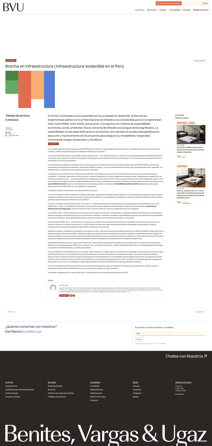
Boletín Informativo (98, 397)
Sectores (51, 389)
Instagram (137, 393)
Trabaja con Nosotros (57, 397)
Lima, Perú (178, 386)
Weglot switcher (201, 10)
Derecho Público (11, 60)
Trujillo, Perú (179, 388)
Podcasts (94, 400)
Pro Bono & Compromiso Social (61, 393)
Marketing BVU (186, 203)
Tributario (191, 123)
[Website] (73, 295)
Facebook (137, 389)
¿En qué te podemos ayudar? (169, 3)
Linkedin (136, 386)
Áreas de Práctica (55, 386)
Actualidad (175, 10)
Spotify (136, 397)
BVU (183, 157)
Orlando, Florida (180, 390)
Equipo (162, 10)
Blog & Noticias (96, 389)
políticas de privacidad (154, 343)
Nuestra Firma (11, 386)
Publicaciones (96, 393)
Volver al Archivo (199, 61)
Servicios (151, 10)
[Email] (71, 295)
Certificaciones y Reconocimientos (19, 389)
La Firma (139, 10)
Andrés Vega (15, 135)
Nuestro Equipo (11, 393)
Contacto (186, 10)
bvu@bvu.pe (32, 331)
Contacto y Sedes (12, 397)
